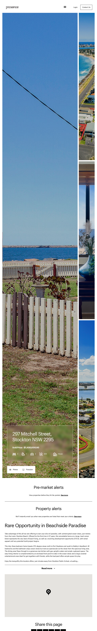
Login (75, 7)
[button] (65, 7)
